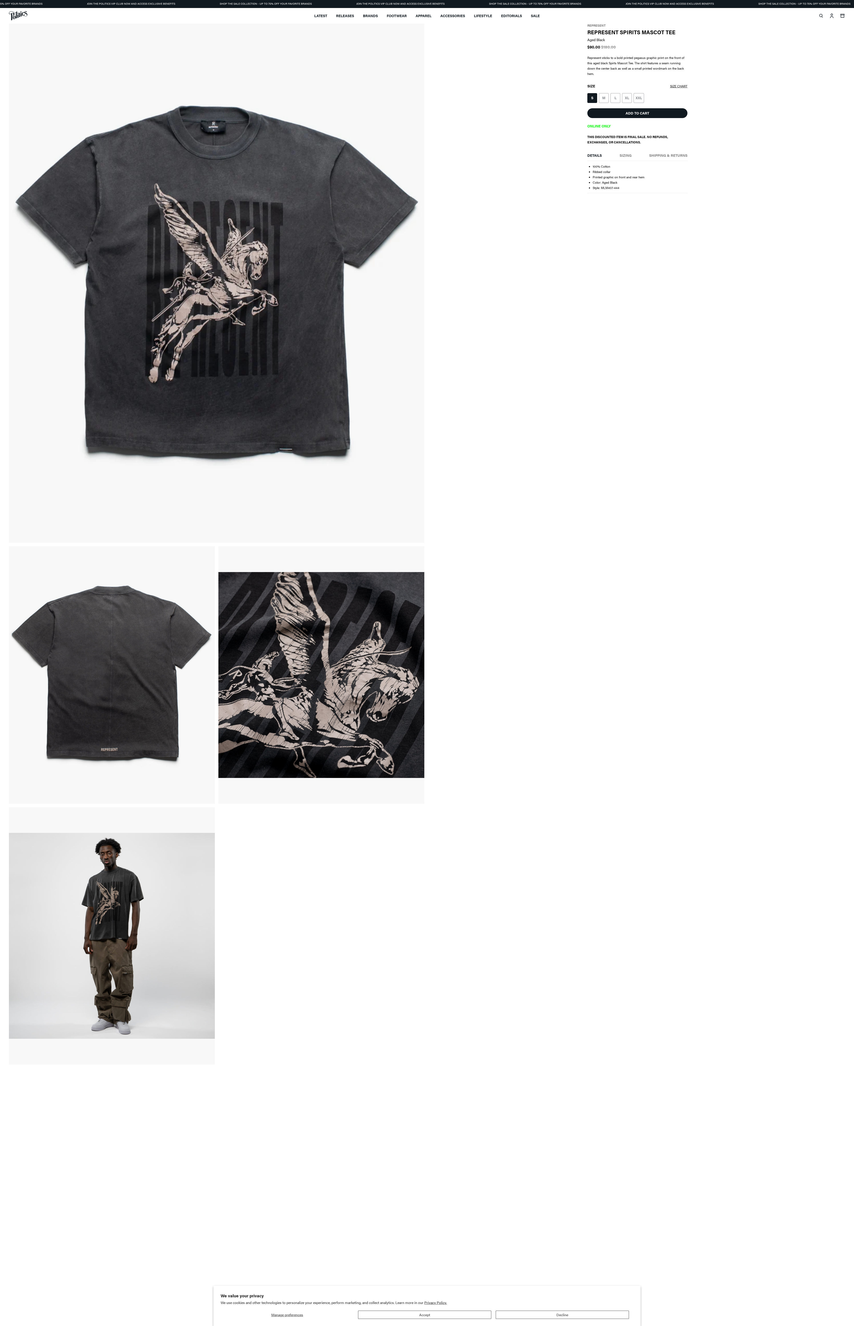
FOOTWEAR (397, 15)
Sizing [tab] (626, 155)
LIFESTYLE (483, 15)
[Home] (18, 15)
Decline (562, 1314)
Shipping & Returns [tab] (668, 155)
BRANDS (370, 15)
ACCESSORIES (452, 15)
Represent (596, 25)
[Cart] (842, 15)
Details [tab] (594, 155)
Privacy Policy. (435, 1302)
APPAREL (423, 15)
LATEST (320, 15)
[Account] (831, 15)
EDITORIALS (511, 15)
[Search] (821, 15)
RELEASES (345, 15)
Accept (424, 1314)
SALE (535, 15)
